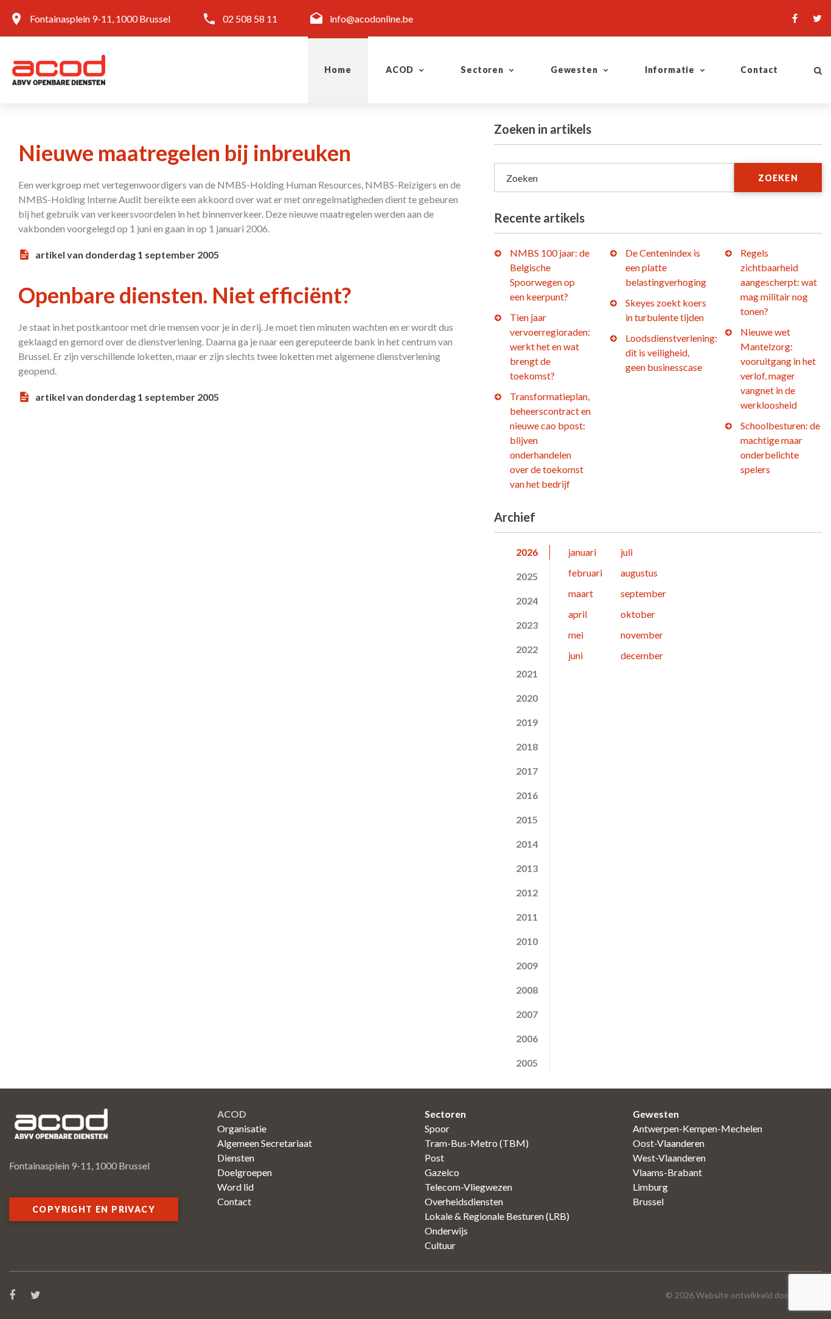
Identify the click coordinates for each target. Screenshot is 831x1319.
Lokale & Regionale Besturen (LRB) (497, 1216)
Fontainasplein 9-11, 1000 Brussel (100, 18)
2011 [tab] (527, 917)
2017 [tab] (527, 771)
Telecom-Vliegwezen (468, 1187)
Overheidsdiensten (464, 1201)
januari (582, 552)
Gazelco (442, 1172)
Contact (759, 69)
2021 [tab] (527, 673)
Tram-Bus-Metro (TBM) (477, 1143)
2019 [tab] (527, 722)
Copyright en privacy (93, 1209)
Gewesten (574, 69)
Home (337, 69)
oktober (638, 614)
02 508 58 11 (250, 18)
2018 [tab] (527, 746)
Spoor (437, 1128)
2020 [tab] (527, 698)
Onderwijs (446, 1230)
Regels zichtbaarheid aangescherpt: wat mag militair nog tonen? (778, 282)
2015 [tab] (527, 819)
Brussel (648, 1201)
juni (575, 655)
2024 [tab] (527, 600)
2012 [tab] (527, 892)
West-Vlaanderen (669, 1157)
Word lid (235, 1187)
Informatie (670, 69)
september (643, 593)
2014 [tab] (527, 844)
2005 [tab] (527, 1062)
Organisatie (241, 1128)
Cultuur (440, 1245)
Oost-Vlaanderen (668, 1143)
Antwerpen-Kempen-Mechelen (697, 1128)
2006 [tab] (527, 1038)
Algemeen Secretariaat (264, 1143)
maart (580, 593)
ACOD (400, 69)
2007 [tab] (527, 1014)
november (642, 634)
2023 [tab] (527, 625)
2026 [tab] (527, 552)
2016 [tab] (527, 795)
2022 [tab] (527, 649)
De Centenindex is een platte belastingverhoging (665, 267)
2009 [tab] (527, 965)
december (642, 655)
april (577, 614)
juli (627, 552)
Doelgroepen (244, 1172)
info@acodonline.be (371, 18)
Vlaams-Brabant (667, 1172)
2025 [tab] (527, 576)
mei (575, 634)
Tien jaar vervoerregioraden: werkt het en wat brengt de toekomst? (550, 346)
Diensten (235, 1157)
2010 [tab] (527, 941)
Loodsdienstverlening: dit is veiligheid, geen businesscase (671, 352)
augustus (639, 572)
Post (434, 1157)
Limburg (650, 1187)
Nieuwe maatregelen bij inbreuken (184, 152)
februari (585, 572)
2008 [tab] (527, 989)
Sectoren (482, 69)
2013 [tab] (527, 868)
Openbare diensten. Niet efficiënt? (184, 295)
